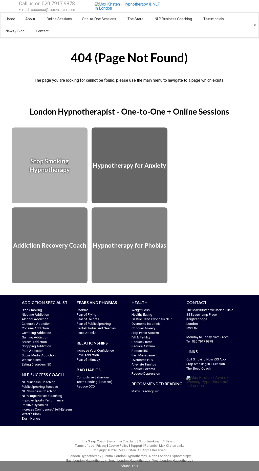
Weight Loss (141, 310)
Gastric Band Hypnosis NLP (151, 319)
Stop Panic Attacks (145, 333)
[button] (253, 25)
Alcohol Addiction (35, 319)
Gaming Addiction (35, 337)
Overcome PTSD (143, 360)
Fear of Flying (86, 314)
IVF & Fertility (141, 337)
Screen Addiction (34, 342)
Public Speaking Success (40, 387)
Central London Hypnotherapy (125, 456)
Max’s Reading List (145, 391)
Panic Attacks (86, 333)
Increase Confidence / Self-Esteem (47, 409)
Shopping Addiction (36, 346)
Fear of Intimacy (88, 359)
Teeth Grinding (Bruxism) (94, 382)
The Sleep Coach (198, 368)
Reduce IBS (140, 351)
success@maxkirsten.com (53, 9)
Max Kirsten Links (171, 445)
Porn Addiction (33, 351)
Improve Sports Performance (42, 400)
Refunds (150, 445)
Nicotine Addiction (35, 314)
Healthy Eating (142, 314)
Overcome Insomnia (146, 324)
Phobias (83, 310)
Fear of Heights (88, 319)
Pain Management (145, 355)
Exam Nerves (31, 418)
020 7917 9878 (58, 4)
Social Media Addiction (39, 355)
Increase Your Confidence (95, 350)
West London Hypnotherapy (172, 460)
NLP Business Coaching (39, 391)
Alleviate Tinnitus (144, 364)
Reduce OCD (86, 386)
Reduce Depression (146, 373)
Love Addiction (88, 355)
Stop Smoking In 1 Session (205, 364)
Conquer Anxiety (143, 328)
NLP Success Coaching (38, 382)
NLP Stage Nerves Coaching (42, 396)
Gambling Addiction (36, 333)
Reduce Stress (142, 342)
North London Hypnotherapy (170, 456)
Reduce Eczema (143, 369)
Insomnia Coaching (123, 441)
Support (136, 445)
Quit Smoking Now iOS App (206, 359)
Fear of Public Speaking (94, 324)
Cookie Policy (118, 445)
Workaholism (31, 360)
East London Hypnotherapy (86, 460)
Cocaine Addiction (35, 328)
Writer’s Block (31, 414)
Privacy (101, 445)
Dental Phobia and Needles (96, 328)
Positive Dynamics (35, 405)
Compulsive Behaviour (93, 377)
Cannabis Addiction (36, 324)
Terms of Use (84, 445)
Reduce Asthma (143, 346)
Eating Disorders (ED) (37, 364)
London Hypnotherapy (85, 456)
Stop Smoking (32, 310)
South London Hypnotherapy (129, 460)
